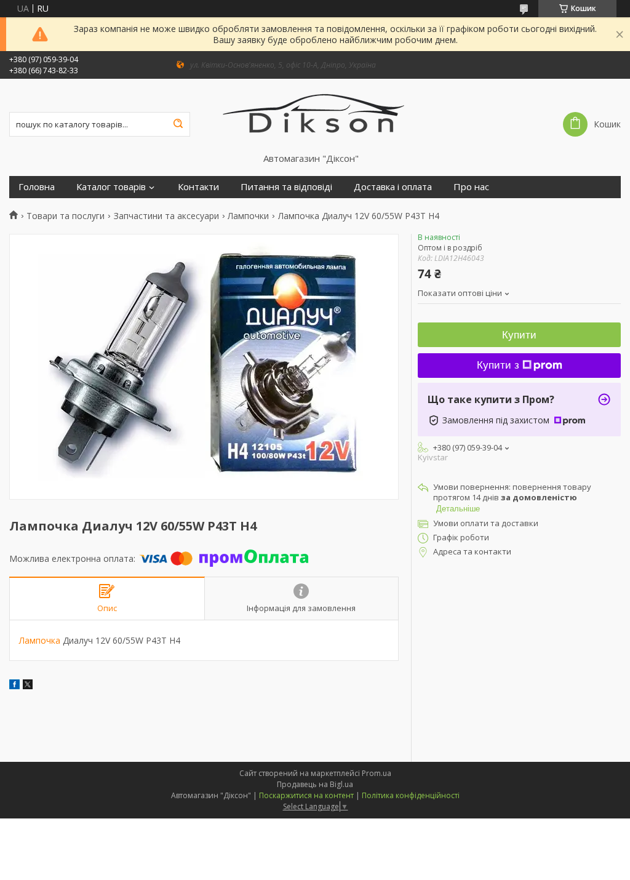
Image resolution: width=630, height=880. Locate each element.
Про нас (471, 186)
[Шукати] (177, 124)
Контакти (198, 186)
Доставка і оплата (393, 186)
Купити (519, 335)
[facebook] (14, 686)
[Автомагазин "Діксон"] (314, 115)
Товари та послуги (65, 216)
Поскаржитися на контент (306, 795)
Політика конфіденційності (411, 795)
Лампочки (248, 216)
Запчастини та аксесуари (166, 216)
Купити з (498, 365)
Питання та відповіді (286, 186)
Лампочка (39, 640)
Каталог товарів (111, 186)
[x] (28, 686)
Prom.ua (376, 773)
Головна (36, 186)
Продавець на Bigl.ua (315, 784)
